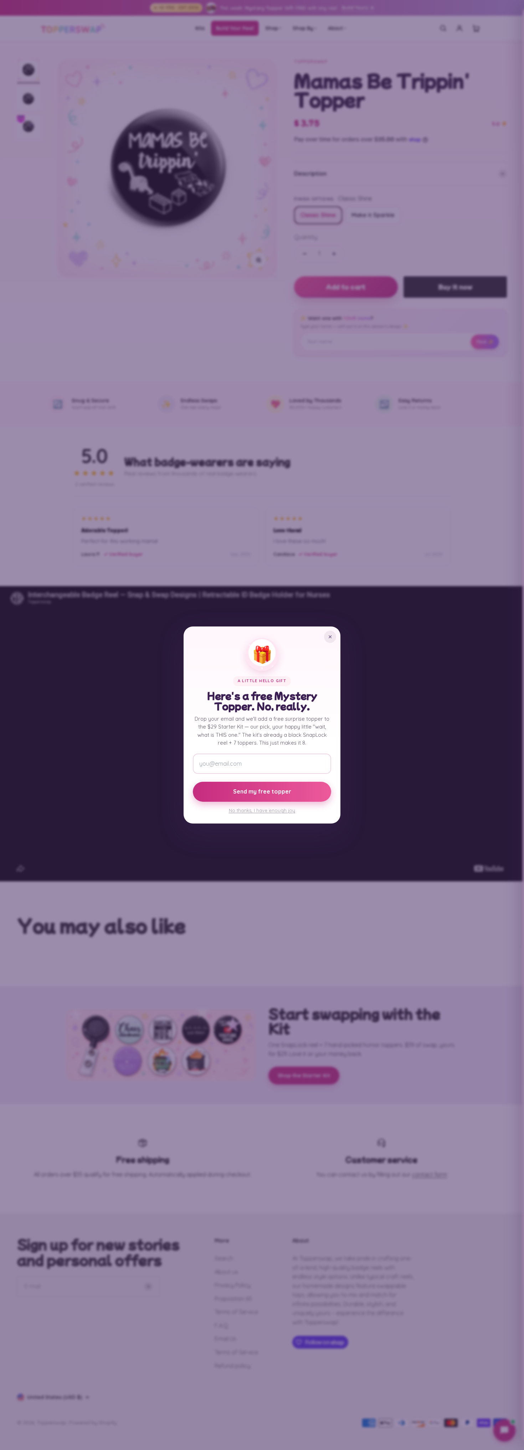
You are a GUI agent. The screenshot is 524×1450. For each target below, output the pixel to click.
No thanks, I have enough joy (262, 810)
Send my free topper (262, 791)
